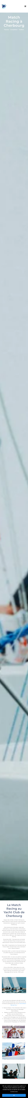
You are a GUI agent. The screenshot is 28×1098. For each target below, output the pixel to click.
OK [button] (14, 1095)
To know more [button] (14, 1091)
